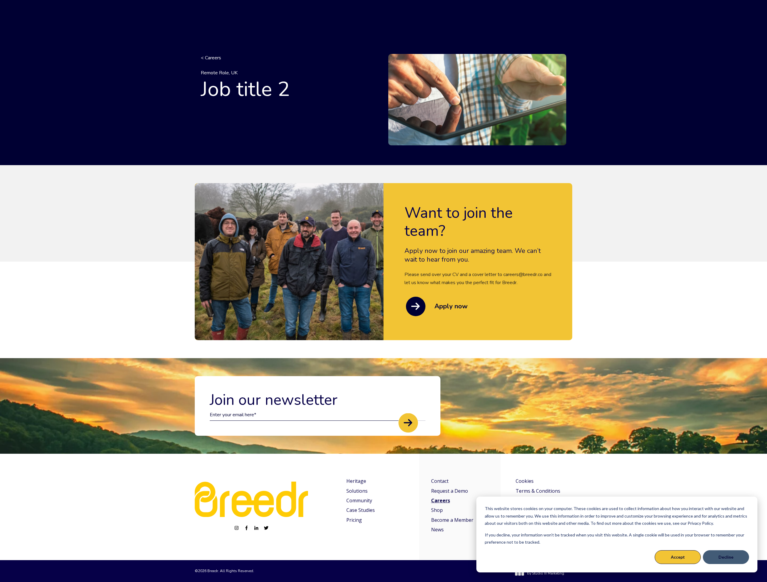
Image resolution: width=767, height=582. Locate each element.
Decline (725, 557)
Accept (678, 557)
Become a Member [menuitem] (452, 520)
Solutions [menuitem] (357, 491)
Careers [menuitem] (440, 500)
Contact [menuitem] (440, 481)
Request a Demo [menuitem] (449, 491)
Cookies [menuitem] (525, 481)
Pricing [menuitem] (354, 520)
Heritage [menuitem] (356, 481)
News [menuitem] (437, 529)
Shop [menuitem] (437, 510)
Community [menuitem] (359, 500)
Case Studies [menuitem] (360, 510)
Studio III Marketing (548, 573)
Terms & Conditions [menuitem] (538, 491)
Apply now (451, 306)
